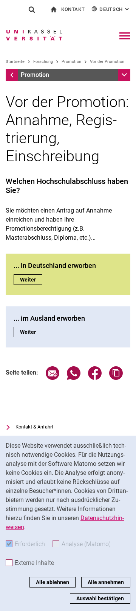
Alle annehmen (106, 582)
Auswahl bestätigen (100, 598)
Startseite (15, 61)
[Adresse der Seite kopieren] (116, 377)
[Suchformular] (32, 9)
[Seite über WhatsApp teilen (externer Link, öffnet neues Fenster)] (73, 377)
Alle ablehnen (52, 582)
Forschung (43, 61)
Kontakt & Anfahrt (34, 427)
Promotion (71, 61)
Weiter (31, 280)
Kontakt (73, 9)
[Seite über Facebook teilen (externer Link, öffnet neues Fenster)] (95, 377)
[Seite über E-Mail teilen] (52, 377)
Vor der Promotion (107, 61)
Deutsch (114, 9)
